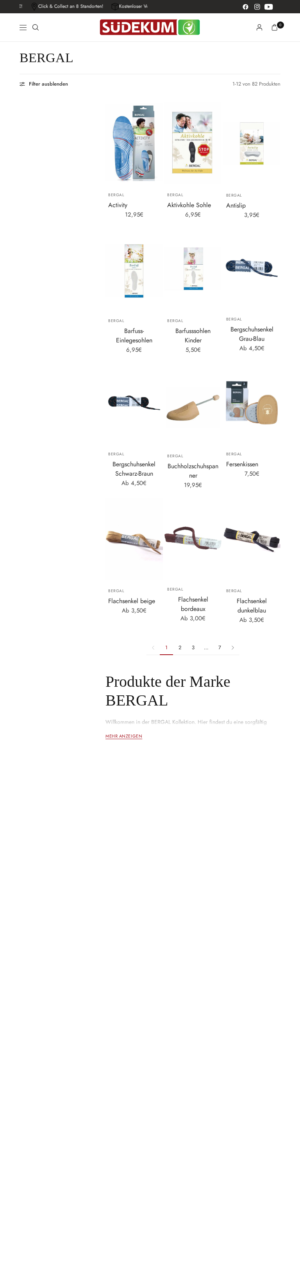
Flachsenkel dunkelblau (252, 605)
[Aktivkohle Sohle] (193, 143)
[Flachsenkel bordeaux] (193, 538)
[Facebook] (245, 7)
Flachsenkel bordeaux (193, 604)
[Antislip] (251, 143)
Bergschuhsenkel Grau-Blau (251, 334)
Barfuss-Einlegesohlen (134, 335)
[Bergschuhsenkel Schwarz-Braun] (134, 402)
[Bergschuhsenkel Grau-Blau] (251, 267)
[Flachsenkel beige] (134, 539)
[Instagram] (257, 7)
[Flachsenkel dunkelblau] (251, 539)
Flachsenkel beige (131, 600)
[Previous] (229, 403)
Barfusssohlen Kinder (193, 335)
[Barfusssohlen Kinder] (193, 268)
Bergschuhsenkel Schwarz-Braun (133, 469)
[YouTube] (269, 7)
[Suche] (35, 27)
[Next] (274, 403)
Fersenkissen (242, 464)
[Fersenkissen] (251, 402)
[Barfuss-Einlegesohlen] (134, 268)
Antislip (236, 205)
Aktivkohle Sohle (189, 205)
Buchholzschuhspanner (193, 471)
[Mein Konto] (259, 27)
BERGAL (116, 195)
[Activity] (134, 143)
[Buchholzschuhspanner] (193, 403)
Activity (117, 205)
